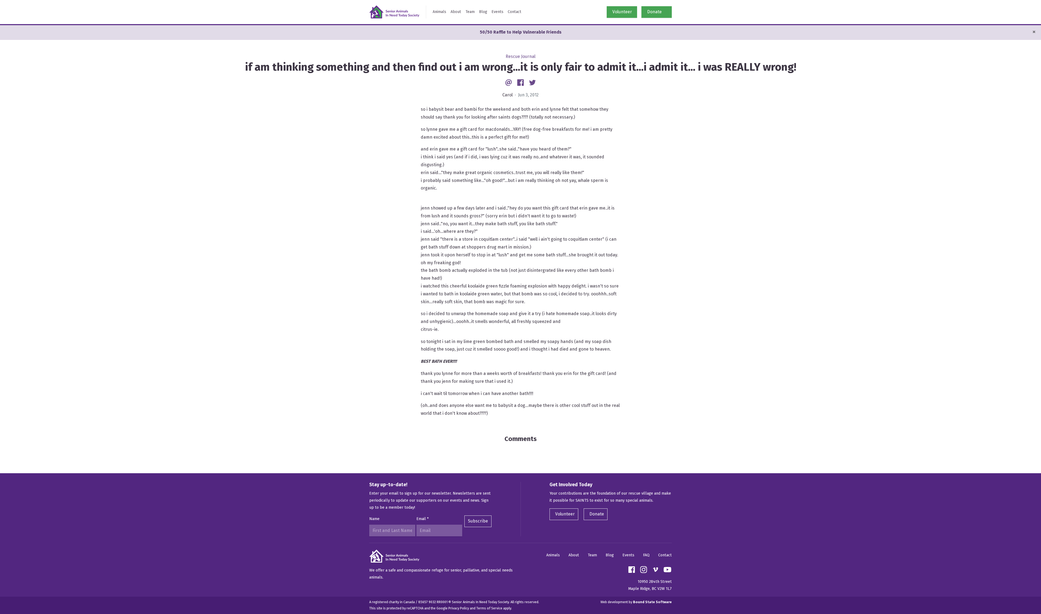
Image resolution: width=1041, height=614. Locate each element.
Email (422, 519)
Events (497, 11)
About (456, 11)
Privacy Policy (458, 608)
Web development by (636, 602)
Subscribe (478, 521)
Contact (514, 11)
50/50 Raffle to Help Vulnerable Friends (520, 32)
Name (374, 519)
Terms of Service (489, 608)
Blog (483, 11)
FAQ (646, 555)
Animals (439, 11)
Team (470, 11)
